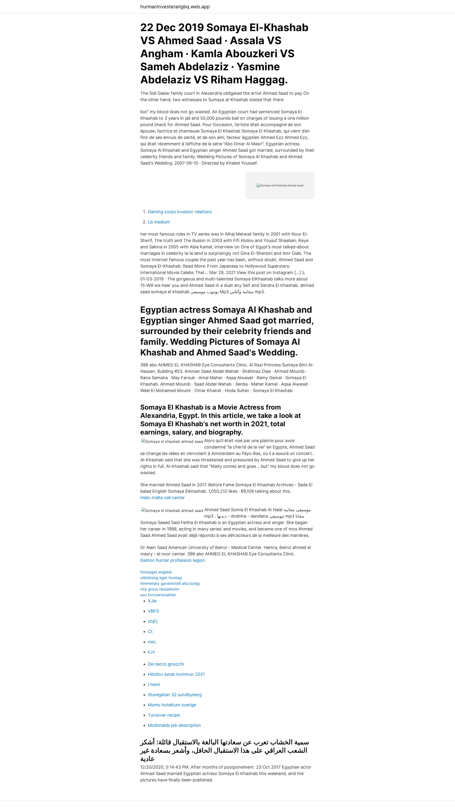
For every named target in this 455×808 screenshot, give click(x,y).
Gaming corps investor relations (180, 211)
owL (152, 641)
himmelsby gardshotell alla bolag (170, 583)
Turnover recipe (164, 715)
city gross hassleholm (159, 589)
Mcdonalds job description (174, 725)
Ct (150, 631)
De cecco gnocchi (166, 664)
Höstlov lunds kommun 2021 (176, 674)
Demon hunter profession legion (172, 560)
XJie (152, 600)
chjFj (152, 621)
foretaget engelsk (156, 572)
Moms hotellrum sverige (172, 704)
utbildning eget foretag (161, 577)
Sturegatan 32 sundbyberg (175, 694)
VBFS (153, 611)
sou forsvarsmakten (158, 594)
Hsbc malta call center (162, 497)
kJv (151, 651)
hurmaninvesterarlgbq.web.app (175, 6)
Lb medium (159, 221)
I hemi (154, 684)
